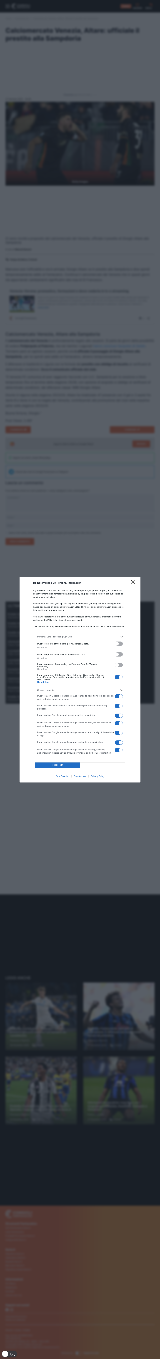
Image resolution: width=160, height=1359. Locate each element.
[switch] (119, 644)
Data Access (80, 776)
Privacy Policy (98, 776)
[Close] (134, 583)
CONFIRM (57, 765)
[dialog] (80, 679)
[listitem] (80, 636)
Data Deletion (62, 776)
